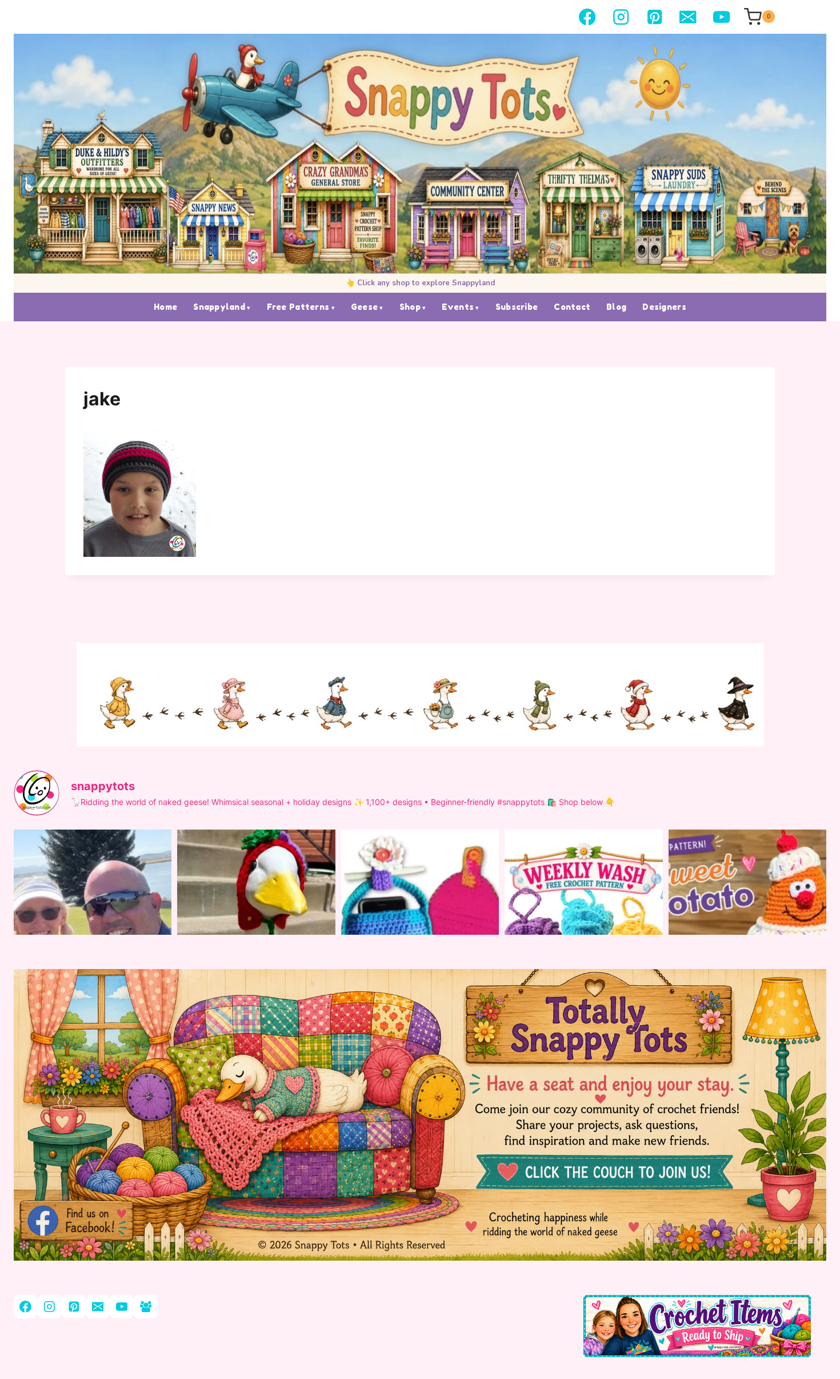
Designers (664, 307)
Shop (410, 307)
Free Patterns (298, 307)
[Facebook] (587, 17)
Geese (364, 307)
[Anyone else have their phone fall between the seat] (420, 935)
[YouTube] (721, 17)
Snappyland (219, 307)
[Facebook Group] (145, 1306)
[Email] (688, 17)
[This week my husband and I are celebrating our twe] (92, 935)
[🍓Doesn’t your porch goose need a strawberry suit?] (256, 935)
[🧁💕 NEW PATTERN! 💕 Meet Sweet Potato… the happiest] (747, 935)
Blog (616, 307)
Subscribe (516, 307)
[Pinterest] (654, 17)
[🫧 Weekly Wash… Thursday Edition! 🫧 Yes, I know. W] (583, 935)
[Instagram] (621, 17)
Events (458, 307)
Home (165, 307)
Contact (572, 307)
